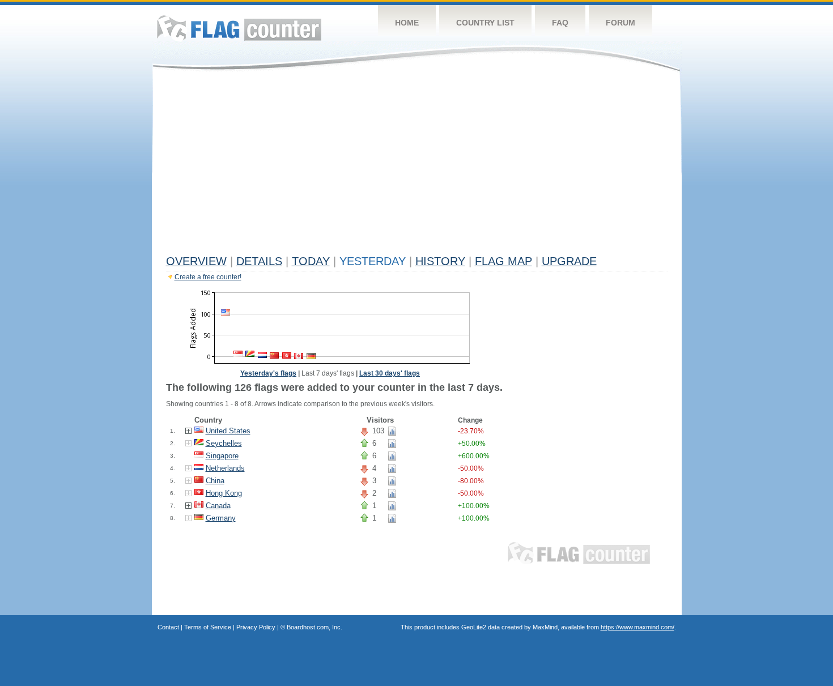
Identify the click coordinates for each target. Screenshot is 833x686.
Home (407, 22)
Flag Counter (239, 28)
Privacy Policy (255, 627)
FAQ (560, 22)
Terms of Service (207, 627)
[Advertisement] (417, 165)
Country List (485, 22)
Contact (168, 627)
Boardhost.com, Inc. (314, 627)
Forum (620, 22)
